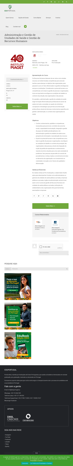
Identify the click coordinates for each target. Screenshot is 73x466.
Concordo (25, 463)
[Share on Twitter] (39, 196)
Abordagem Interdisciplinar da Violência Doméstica (59, 229)
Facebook (8, 439)
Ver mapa (34, 67)
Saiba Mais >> (17, 106)
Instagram (8, 435)
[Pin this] (48, 196)
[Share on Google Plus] (43, 196)
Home (57, 34)
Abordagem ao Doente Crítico (40, 227)
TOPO (36, 453)
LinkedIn (7, 442)
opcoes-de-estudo (64, 34)
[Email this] (57, 196)
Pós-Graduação (56, 62)
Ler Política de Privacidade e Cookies (41, 463)
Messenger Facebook (10, 400)
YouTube (7, 437)
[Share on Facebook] (34, 196)
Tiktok (7, 444)
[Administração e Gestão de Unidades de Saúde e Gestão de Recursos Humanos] (9, 8)
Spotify (7, 446)
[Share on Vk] (53, 196)
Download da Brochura (17, 79)
